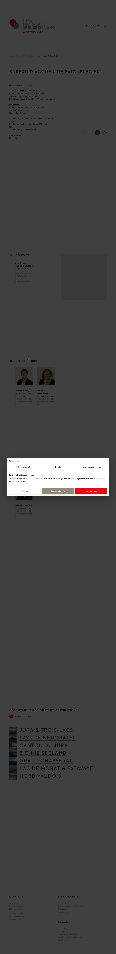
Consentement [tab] (24, 467)
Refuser (25, 491)
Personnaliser (56, 491)
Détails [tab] (58, 467)
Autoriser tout (91, 491)
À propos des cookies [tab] (92, 467)
